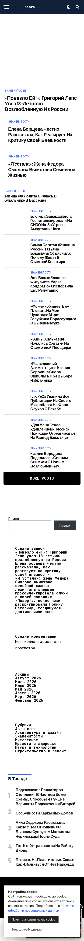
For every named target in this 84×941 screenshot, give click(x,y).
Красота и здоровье (35, 743)
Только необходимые (27, 929)
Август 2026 (28, 677)
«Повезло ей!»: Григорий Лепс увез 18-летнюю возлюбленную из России (41, 556)
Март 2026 (25, 696)
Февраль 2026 (29, 700)
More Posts (42, 478)
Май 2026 (24, 689)
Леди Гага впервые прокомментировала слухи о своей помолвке (41, 593)
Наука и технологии (35, 747)
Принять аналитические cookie (33, 919)
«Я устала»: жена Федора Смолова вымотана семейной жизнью (42, 582)
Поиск (13, 518)
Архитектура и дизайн (38, 732)
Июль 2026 (25, 681)
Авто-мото (26, 728)
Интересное (26, 739)
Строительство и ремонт (40, 750)
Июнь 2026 (25, 685)
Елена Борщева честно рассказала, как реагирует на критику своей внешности (38, 569)
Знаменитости (29, 736)
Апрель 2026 (27, 692)
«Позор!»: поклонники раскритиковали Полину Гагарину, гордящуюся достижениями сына (39, 606)
